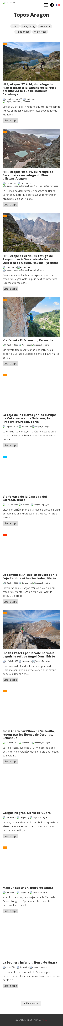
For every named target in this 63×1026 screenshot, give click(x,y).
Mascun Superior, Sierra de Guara (28, 888)
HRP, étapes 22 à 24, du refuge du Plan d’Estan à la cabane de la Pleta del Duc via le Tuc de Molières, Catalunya (29, 89)
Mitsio (44, 1020)
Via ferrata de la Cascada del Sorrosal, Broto (25, 498)
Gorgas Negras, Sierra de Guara (27, 813)
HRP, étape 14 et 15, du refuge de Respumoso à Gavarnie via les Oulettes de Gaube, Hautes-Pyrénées (30, 259)
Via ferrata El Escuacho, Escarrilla (28, 340)
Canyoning (28, 26)
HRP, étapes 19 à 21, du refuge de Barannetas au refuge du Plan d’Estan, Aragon (28, 175)
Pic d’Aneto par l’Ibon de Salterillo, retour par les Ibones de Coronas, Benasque (29, 734)
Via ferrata (40, 31)
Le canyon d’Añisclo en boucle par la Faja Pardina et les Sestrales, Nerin (30, 576)
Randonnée (22, 31)
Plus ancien (32, 1003)
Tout (15, 26)
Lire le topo (10, 120)
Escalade (45, 26)
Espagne (26, 102)
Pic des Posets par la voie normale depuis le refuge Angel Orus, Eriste (29, 654)
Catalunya (16, 102)
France (24, 186)
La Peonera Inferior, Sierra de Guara (30, 962)
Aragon (8, 102)
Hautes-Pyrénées (50, 186)
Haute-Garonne (35, 186)
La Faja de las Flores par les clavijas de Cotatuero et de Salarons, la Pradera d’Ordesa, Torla (30, 418)
